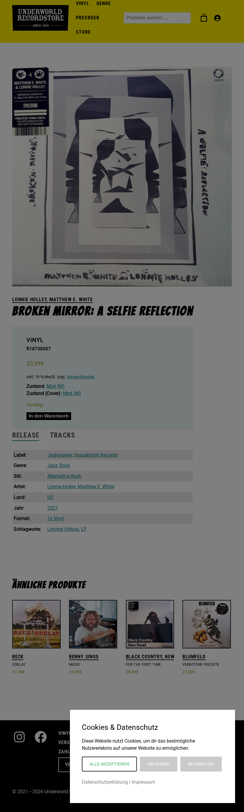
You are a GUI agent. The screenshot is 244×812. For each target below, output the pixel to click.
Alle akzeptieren (109, 764)
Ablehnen (159, 764)
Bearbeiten (201, 764)
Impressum (143, 782)
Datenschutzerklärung (105, 782)
